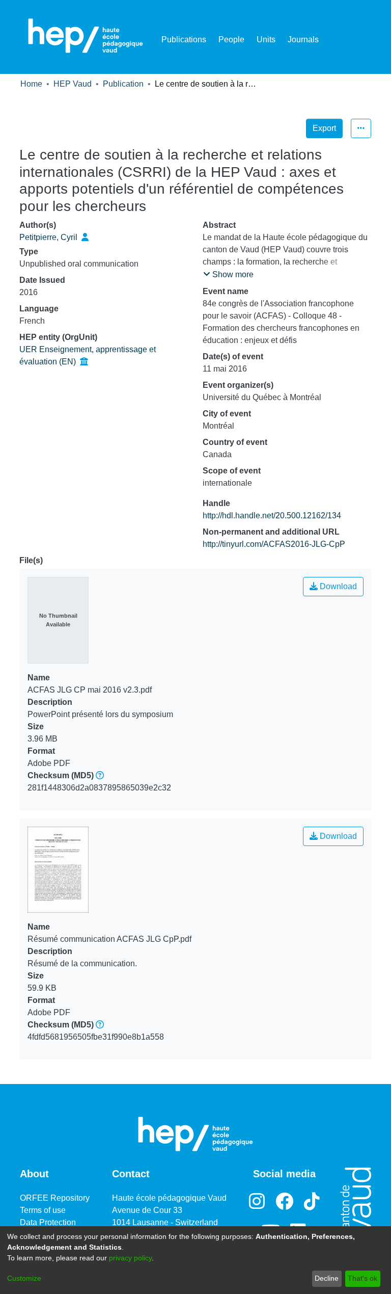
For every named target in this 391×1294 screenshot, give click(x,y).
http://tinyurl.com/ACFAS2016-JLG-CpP (274, 544)
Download (337, 586)
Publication (123, 84)
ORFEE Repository (55, 1198)
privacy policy (130, 1258)
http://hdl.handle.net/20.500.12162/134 (272, 515)
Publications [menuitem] (183, 39)
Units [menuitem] (266, 39)
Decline (327, 1278)
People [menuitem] (231, 39)
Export (324, 128)
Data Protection (48, 1222)
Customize (24, 1278)
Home (31, 84)
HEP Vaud (72, 84)
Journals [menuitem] (303, 39)
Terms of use (43, 1210)
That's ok (362, 1278)
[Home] (85, 35)
